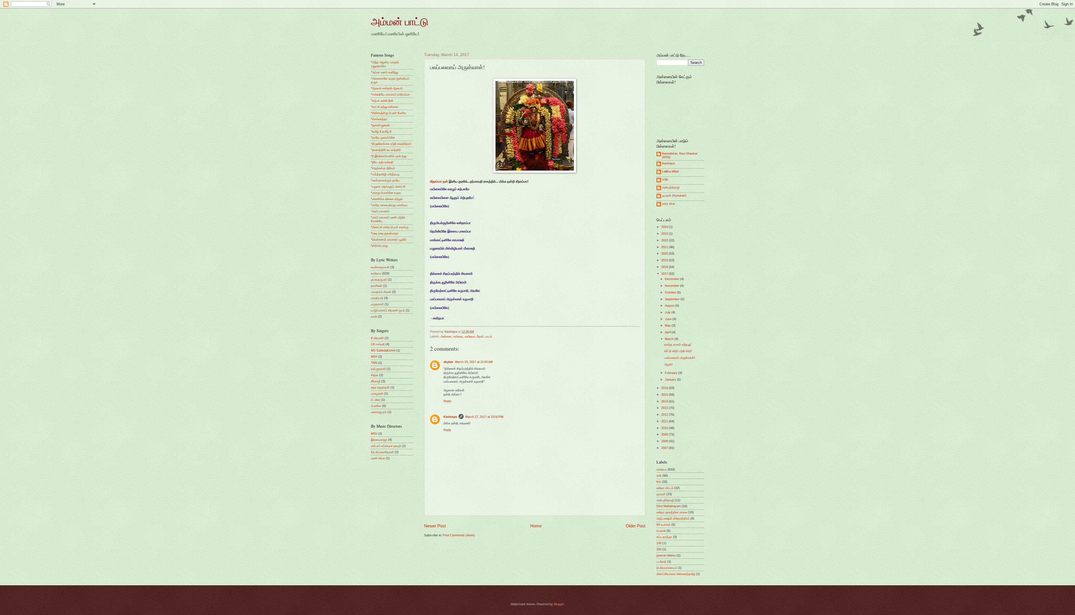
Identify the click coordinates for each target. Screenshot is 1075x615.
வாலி (374, 316)
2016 (665, 388)
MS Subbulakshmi (383, 350)
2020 (665, 253)
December (672, 279)
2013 (665, 407)
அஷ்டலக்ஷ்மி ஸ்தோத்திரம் (673, 518)
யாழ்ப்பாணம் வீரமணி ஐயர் (388, 310)
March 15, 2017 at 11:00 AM (474, 362)
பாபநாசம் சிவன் (381, 291)
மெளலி (661, 530)
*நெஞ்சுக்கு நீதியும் (383, 168)
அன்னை (446, 336)
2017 (665, 273)
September (673, 299)
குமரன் (660, 494)
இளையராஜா (379, 439)
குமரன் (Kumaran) (674, 195)
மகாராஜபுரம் (379, 412)
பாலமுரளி (377, 393)
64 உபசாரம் (663, 524)
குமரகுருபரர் (379, 279)
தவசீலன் (376, 285)
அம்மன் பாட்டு (399, 21)
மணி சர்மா (378, 458)
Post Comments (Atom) (459, 535)
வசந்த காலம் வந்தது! (677, 344)
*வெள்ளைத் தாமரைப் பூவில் (388, 239)
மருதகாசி (377, 304)
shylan (448, 362)
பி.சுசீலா (376, 405)
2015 (665, 394)
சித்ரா (374, 375)
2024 (665, 227)
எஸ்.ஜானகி (378, 369)
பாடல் (488, 336)
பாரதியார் (377, 298)
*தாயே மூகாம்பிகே (383, 137)
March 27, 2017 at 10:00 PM (484, 416)
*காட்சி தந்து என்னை (384, 106)
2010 (665, 428)
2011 (665, 421)
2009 (665, 434)
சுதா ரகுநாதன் (380, 387)
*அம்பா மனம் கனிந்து (384, 72)
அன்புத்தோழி (670, 187)
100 (659, 543)
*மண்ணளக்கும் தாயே (385, 180)
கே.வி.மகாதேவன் (382, 452)
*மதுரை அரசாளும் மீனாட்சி (388, 186)
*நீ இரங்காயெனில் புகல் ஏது (388, 156)
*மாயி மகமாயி (380, 211)
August (670, 305)
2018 (665, 267)
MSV (374, 356)
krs (658, 481)
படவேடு (661, 561)
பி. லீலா (375, 399)
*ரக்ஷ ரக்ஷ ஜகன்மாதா (385, 233)
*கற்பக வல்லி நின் (382, 100)
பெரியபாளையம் (666, 567)
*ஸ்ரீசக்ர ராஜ (379, 245)
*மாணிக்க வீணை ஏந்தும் (387, 199)
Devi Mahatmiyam (668, 506)
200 (659, 549)
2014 (665, 401)
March (669, 339)
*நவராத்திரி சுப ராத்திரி (386, 150)
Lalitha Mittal (670, 171)
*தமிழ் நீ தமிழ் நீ (381, 131)
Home (535, 525)
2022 (665, 240)
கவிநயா (470, 336)
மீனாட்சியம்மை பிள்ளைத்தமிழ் (675, 574)
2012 (665, 414)
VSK (665, 179)
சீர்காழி (375, 381)
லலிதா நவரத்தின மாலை (671, 512)
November (672, 285)
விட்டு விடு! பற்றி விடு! (678, 351)
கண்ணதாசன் (380, 267)
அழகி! (668, 364)
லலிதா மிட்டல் (664, 488)
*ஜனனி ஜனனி (380, 125)
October (671, 292)
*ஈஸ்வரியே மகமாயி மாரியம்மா (390, 94)
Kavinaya (450, 416)
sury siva (668, 203)
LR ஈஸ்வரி (378, 344)
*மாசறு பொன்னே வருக (386, 192)
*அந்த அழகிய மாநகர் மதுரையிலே (385, 63)
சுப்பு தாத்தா (664, 537)
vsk (659, 475)
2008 (665, 441)
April (668, 332)
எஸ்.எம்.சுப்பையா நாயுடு (386, 446)
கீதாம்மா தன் (439, 181)
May (668, 325)
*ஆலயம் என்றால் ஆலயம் (387, 88)
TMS (374, 362)
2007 (665, 447)
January (671, 379)
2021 (665, 247)
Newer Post (435, 525)
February (671, 372)
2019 (665, 260)
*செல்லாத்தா (379, 119)
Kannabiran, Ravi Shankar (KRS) (680, 155)
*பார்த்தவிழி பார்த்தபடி (385, 174)
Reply (447, 401)
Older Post (635, 525)
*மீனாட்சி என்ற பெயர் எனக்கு (390, 227)
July (668, 312)
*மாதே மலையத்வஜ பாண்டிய (389, 205)
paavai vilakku (666, 555)
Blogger (559, 604)
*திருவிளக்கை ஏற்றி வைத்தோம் (391, 143)
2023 (665, 233)
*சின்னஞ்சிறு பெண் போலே (388, 113)
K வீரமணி (377, 338)
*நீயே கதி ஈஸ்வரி (382, 162)
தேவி (480, 336)
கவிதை (458, 336)
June (668, 319)
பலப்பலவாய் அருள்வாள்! (679, 357)
